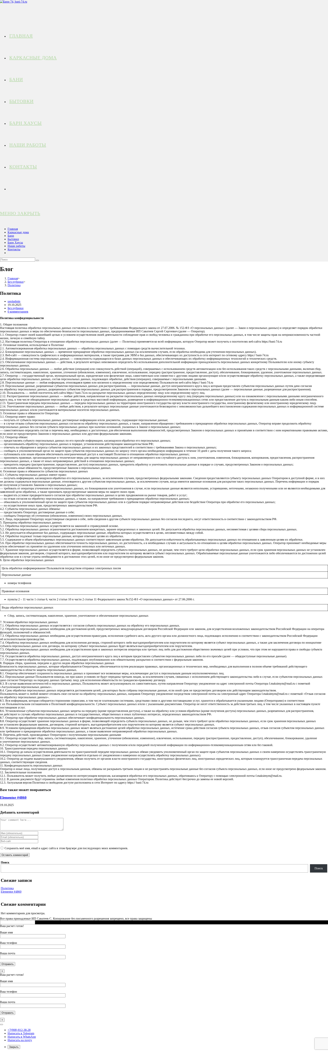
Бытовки (13, 239)
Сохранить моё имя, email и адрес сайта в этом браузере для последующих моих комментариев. (66, 848)
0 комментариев (18, 311)
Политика (7, 888)
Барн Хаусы (15, 242)
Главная (13, 228)
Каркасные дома (18, 232)
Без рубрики (16, 308)
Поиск (5, 862)
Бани (11, 235)
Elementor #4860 (13, 798)
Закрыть (14, 1047)
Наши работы (16, 246)
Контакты (14, 249)
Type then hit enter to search (53, 922)
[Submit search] (37, 260)
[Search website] (9, 188)
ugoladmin (14, 301)
